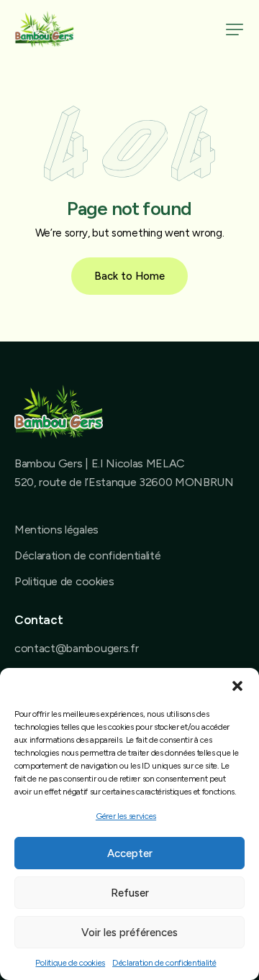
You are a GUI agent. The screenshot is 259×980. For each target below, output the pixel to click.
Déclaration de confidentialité (164, 963)
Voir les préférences (129, 932)
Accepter (130, 853)
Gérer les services (126, 816)
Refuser (130, 893)
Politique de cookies (70, 963)
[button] (237, 686)
